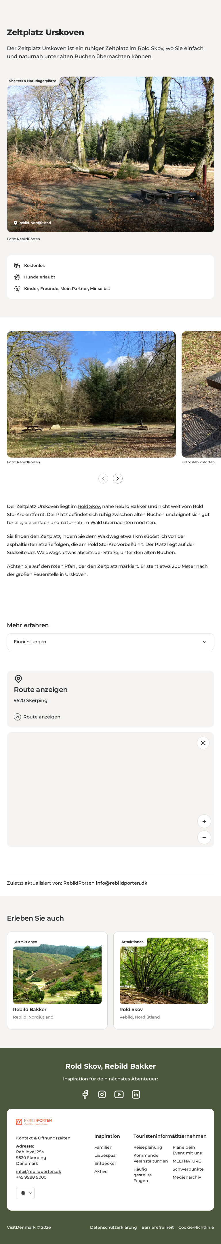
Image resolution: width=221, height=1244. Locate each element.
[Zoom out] (204, 837)
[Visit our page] (102, 1094)
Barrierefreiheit (158, 1227)
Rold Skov (89, 506)
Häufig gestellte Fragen (143, 1175)
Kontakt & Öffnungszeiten (43, 1138)
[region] (110, 789)
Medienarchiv (187, 1177)
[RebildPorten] (34, 1122)
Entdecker (105, 1163)
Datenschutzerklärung (113, 1227)
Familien (103, 1147)
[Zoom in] (204, 821)
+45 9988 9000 (31, 1177)
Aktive (101, 1171)
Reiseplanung (148, 1147)
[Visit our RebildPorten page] (85, 1094)
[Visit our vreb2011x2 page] (119, 1094)
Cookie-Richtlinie (196, 1227)
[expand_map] (203, 743)
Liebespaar (105, 1155)
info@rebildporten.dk (38, 1171)
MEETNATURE (187, 1161)
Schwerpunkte (188, 1169)
